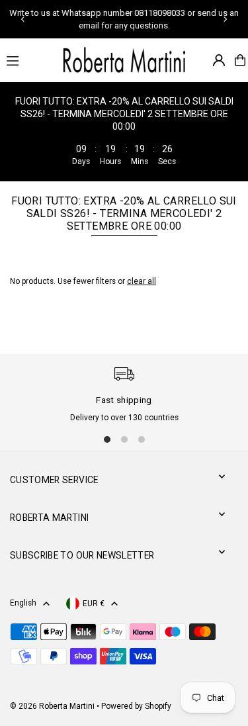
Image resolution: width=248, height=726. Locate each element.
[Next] (224, 19)
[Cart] (240, 60)
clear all (141, 281)
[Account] (219, 60)
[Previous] (23, 19)
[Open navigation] (26, 59)
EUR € (93, 603)
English (23, 603)
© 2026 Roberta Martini (53, 706)
